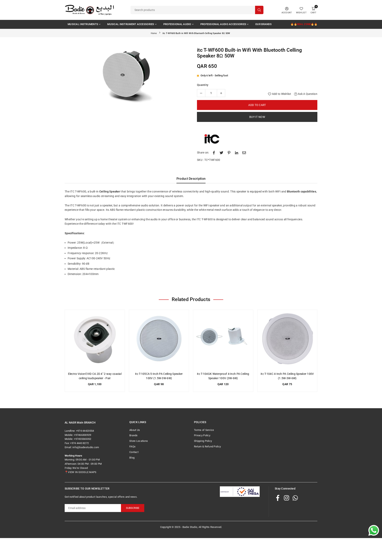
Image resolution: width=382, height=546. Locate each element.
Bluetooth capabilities (301, 191)
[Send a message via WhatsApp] (373, 530)
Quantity (202, 84)
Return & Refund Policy (207, 446)
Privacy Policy (202, 435)
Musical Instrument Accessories (130, 24)
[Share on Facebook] (214, 152)
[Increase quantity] (221, 93)
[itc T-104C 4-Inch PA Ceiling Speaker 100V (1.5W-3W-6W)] (287, 340)
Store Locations (138, 440)
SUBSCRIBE (132, 507)
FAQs (132, 446)
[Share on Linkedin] (236, 152)
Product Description (191, 179)
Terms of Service (204, 429)
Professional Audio (177, 24)
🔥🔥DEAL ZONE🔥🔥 (303, 24)
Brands (133, 435)
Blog (131, 457)
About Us (134, 429)
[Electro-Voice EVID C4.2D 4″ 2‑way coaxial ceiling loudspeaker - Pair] (95, 340)
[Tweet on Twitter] (221, 152)
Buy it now (257, 117)
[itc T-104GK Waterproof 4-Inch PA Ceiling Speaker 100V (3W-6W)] (223, 340)
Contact (133, 452)
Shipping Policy (203, 440)
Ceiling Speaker (109, 191)
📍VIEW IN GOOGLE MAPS (80, 472)
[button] (182, 78)
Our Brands (263, 24)
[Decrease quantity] (201, 93)
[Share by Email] (244, 152)
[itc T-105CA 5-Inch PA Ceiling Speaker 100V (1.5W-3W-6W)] (159, 340)
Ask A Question (307, 93)
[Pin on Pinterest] (229, 152)
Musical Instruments (83, 24)
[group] (126, 77)
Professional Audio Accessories (223, 24)
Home (154, 33)
